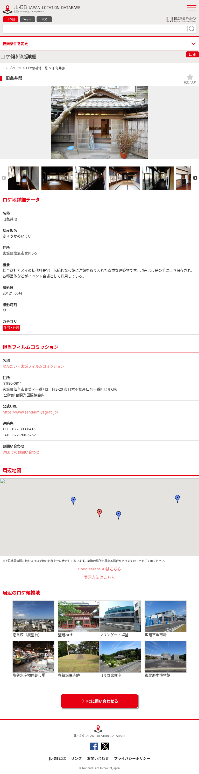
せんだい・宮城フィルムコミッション (33, 366)
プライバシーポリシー (132, 758)
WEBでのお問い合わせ (21, 452)
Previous (3, 178)
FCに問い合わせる (102, 701)
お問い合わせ (98, 758)
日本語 (10, 19)
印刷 (192, 54)
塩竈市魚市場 (156, 634)
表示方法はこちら (99, 577)
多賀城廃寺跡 (69, 675)
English (27, 19)
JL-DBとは (57, 758)
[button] (99, 513)
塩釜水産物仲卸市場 (29, 675)
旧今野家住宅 (110, 675)
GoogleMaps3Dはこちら (99, 568)
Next (195, 178)
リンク (76, 758)
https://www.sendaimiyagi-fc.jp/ (30, 412)
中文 (44, 19)
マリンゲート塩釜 (114, 634)
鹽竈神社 (65, 634)
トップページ (12, 68)
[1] (191, 28)
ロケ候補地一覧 (37, 68)
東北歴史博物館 (157, 675)
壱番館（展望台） (27, 634)
